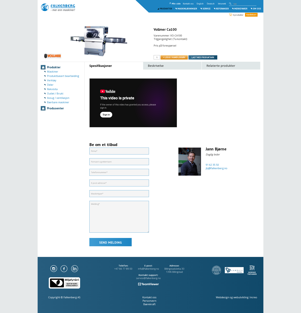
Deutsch (210, 3)
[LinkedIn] (74, 268)
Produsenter (55, 108)
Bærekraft (149, 304)
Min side (176, 3)
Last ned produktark (203, 57)
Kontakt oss (188, 3)
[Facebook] (64, 268)
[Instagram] (54, 268)
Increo (253, 297)
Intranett (222, 3)
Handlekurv (251, 14)
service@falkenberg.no (148, 278)
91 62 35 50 (212, 165)
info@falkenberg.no (148, 268)
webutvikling (240, 297)
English (200, 3)
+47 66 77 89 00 (123, 268)
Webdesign (222, 297)
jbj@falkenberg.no (216, 168)
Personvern (149, 301)
